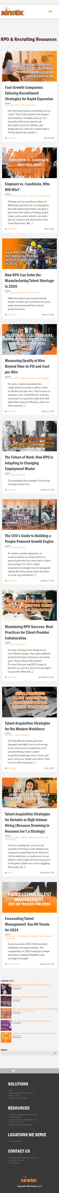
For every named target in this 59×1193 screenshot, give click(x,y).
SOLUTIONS (18, 1083)
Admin (9, 873)
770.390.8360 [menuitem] (14, 1163)
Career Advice (10, 196)
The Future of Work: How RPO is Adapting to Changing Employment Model (29, 463)
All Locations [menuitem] (15, 1141)
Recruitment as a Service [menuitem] (21, 1093)
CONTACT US (19, 1151)
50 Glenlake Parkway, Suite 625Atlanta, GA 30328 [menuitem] (23, 1159)
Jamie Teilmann (13, 964)
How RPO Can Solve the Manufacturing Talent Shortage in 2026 (29, 280)
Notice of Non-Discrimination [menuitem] (23, 1120)
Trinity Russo (12, 229)
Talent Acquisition (28, 105)
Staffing (24, 837)
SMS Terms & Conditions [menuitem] (20, 1125)
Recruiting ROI (33, 292)
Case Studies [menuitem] (15, 1117)
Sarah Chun (12, 138)
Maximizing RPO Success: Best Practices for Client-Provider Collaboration (29, 632)
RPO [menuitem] (10, 1091)
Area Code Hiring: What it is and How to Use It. (31, 1021)
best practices (22, 936)
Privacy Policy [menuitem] (16, 1122)
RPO (17, 105)
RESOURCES (19, 1108)
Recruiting (9, 105)
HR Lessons (23, 196)
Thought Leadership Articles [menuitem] (23, 1115)
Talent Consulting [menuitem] (18, 1098)
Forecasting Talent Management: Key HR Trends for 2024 (27, 924)
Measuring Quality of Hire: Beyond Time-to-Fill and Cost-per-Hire (27, 366)
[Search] (54, 1053)
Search (4, 1050)
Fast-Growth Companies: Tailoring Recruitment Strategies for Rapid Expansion (29, 93)
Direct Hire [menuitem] (14, 1096)
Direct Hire (10, 938)
